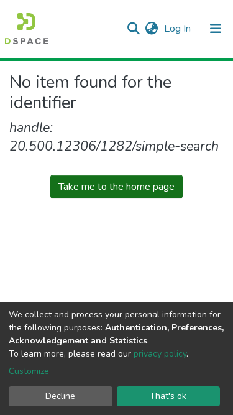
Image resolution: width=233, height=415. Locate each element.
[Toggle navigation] (215, 28)
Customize (29, 371)
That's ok (168, 396)
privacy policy (160, 354)
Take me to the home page (116, 187)
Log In (178, 28)
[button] (151, 28)
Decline (60, 396)
